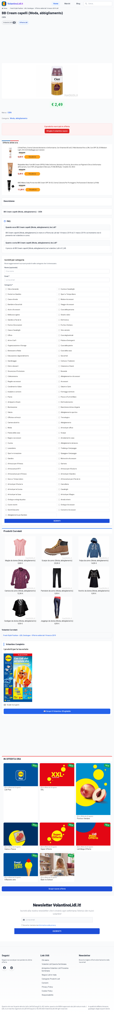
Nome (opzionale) (10, 267)
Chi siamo (45, 960)
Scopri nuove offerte (57, 889)
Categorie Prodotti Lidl (51, 979)
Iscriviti (57, 931)
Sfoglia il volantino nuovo (57, 131)
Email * (6, 276)
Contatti (45, 983)
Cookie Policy (47, 991)
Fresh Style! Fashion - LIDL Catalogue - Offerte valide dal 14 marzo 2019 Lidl (34, 8)
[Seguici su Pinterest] (11, 967)
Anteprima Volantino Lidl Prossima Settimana (55, 969)
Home (55, 4)
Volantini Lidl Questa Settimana (54, 964)
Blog (78, 4)
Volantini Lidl (9, 22)
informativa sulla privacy (47, 925)
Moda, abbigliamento (18, 118)
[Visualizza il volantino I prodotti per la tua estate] (57, 677)
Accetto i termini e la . (39, 925)
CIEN (9, 112)
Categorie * (8, 285)
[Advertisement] (57, 43)
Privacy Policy (47, 987)
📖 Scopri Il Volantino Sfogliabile (57, 711)
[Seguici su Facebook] (4, 967)
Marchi (67, 4)
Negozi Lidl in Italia (49, 975)
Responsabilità (47, 995)
